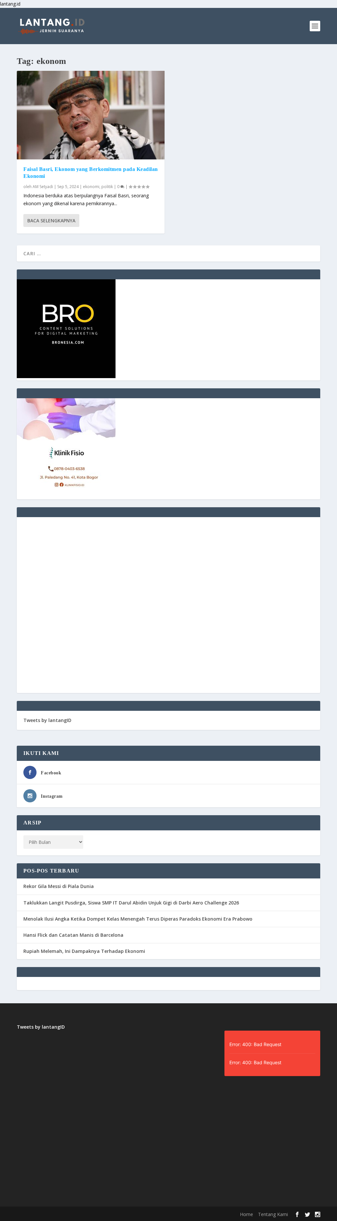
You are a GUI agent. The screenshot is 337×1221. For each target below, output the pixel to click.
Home (246, 1214)
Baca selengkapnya (51, 220)
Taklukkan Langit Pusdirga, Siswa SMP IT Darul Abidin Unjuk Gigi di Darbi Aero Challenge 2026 (131, 903)
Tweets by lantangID (47, 720)
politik (107, 186)
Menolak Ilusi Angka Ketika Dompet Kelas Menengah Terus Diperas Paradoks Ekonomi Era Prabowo (137, 919)
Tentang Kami (273, 1214)
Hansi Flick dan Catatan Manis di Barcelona (73, 935)
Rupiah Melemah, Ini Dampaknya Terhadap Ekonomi (84, 951)
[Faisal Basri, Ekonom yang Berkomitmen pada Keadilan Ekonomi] (91, 115)
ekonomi (91, 186)
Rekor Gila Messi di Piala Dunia (58, 886)
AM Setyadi (43, 186)
